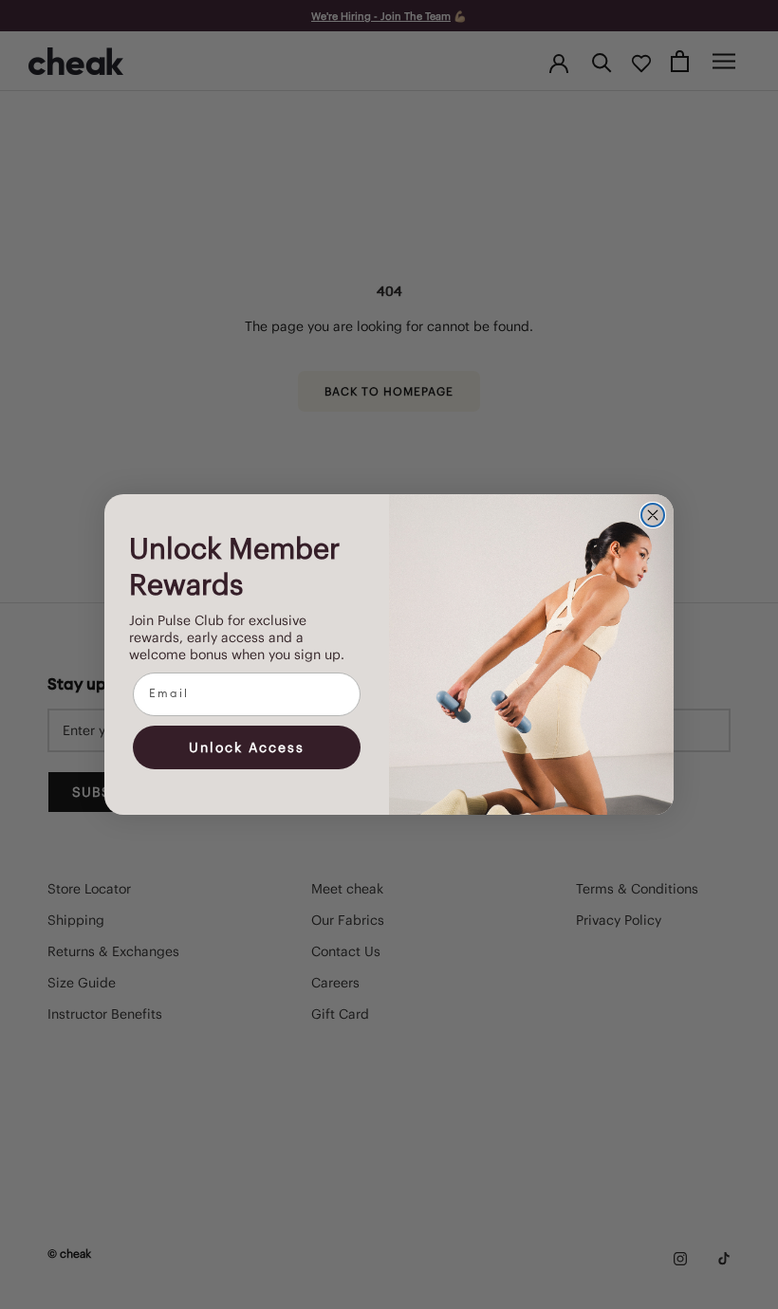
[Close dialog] (652, 515)
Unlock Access (247, 747)
